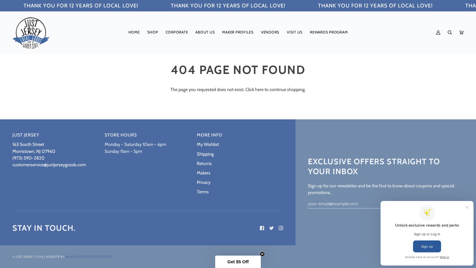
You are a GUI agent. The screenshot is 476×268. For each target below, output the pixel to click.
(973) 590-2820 (28, 158)
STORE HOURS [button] (121, 135)
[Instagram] (281, 228)
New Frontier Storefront (88, 257)
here (259, 89)
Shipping (205, 154)
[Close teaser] (262, 254)
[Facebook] (262, 228)
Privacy (203, 182)
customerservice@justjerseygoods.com (49, 165)
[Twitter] (271, 228)
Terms (203, 192)
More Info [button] (209, 135)
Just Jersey (25, 257)
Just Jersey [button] (25, 135)
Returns (204, 163)
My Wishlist (208, 144)
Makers (203, 173)
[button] (153, 32)
